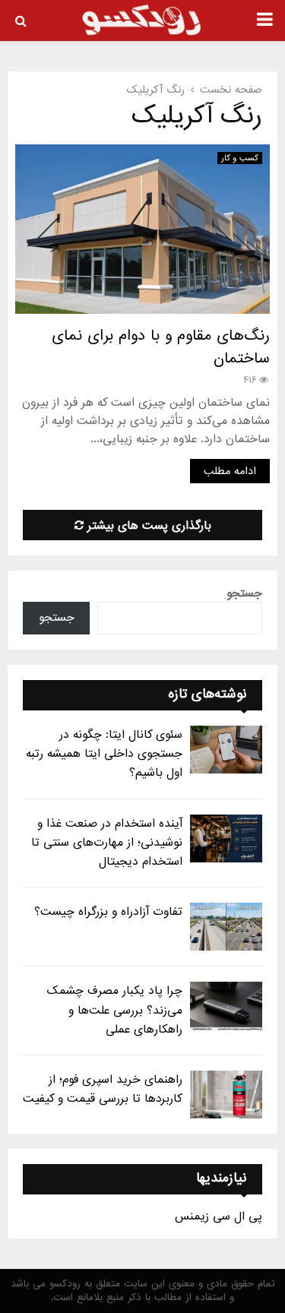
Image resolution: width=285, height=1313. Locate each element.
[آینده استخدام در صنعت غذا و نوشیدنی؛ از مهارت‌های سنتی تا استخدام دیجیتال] (226, 838)
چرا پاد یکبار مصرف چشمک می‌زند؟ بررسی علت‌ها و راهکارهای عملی (114, 1010)
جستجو (244, 593)
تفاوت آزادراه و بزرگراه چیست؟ (108, 912)
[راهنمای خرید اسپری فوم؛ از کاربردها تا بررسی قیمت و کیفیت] (226, 1094)
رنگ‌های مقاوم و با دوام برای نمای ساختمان (161, 347)
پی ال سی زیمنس (218, 1216)
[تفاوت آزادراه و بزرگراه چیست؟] (226, 927)
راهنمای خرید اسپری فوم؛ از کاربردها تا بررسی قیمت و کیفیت (102, 1089)
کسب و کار (239, 158)
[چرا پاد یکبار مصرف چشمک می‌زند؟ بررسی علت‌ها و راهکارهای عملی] (226, 1006)
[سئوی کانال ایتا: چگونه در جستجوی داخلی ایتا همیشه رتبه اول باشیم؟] (226, 750)
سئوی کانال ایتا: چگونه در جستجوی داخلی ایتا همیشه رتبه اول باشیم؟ (104, 754)
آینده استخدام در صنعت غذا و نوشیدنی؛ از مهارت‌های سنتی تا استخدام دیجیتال (106, 843)
